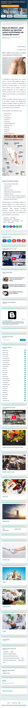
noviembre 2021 (14, 400)
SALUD (4, 631)
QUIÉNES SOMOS (17, 529)
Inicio (3, 16)
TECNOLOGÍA (5, 560)
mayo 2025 (14, 372)
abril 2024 (14, 392)
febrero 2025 (14, 378)
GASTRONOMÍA (6, 606)
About (8, 702)
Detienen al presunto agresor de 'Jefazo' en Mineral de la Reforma (17, 285)
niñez (22, 658)
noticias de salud (6, 220)
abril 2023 (14, 398)
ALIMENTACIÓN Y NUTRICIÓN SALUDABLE (12, 447)
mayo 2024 (14, 390)
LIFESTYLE (5, 496)
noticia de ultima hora (7, 219)
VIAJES (4, 582)
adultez (11, 651)
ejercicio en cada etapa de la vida (9, 653)
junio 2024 (14, 388)
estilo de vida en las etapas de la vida (10, 656)
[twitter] (9, 240)
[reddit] (14, 240)
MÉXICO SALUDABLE (8, 37)
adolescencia (5, 651)
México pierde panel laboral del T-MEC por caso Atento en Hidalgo (17, 279)
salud (22, 220)
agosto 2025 (14, 366)
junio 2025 (14, 370)
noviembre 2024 (14, 380)
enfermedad (12, 217)
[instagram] (19, 240)
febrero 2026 (14, 354)
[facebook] (4, 240)
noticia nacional (16, 219)
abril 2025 (14, 374)
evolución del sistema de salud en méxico (11, 658)
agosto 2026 (14, 350)
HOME (3, 529)
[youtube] (23, 240)
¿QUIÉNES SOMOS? (6, 673)
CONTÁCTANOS (5, 530)
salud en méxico (21, 660)
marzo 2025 (14, 376)
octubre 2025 (14, 362)
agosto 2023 (14, 394)
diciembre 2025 (14, 358)
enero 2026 (14, 356)
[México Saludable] (14, 11)
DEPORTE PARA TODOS (8, 472)
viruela (4, 222)
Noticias (9, 16)
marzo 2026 (14, 352)
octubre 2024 (14, 382)
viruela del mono (11, 222)
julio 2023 (14, 396)
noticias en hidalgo (15, 220)
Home (19, 702)
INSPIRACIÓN (5, 521)
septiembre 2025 (14, 364)
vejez (4, 662)
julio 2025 (14, 368)
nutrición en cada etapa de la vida (9, 660)
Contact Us (14, 702)
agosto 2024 (8, 23)
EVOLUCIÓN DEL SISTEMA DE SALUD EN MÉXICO (16, 292)
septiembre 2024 (14, 384)
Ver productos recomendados (10, 6)
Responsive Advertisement (8, 683)
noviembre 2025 (14, 360)
